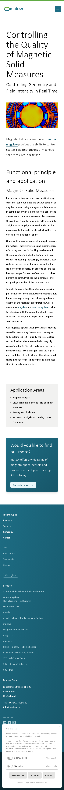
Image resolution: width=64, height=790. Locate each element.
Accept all (35, 775)
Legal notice (30, 782)
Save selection (18, 775)
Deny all (48, 775)
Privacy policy (41, 782)
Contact (20, 782)
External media (20, 758)
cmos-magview (40, 307)
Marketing (18, 766)
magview (22, 307)
